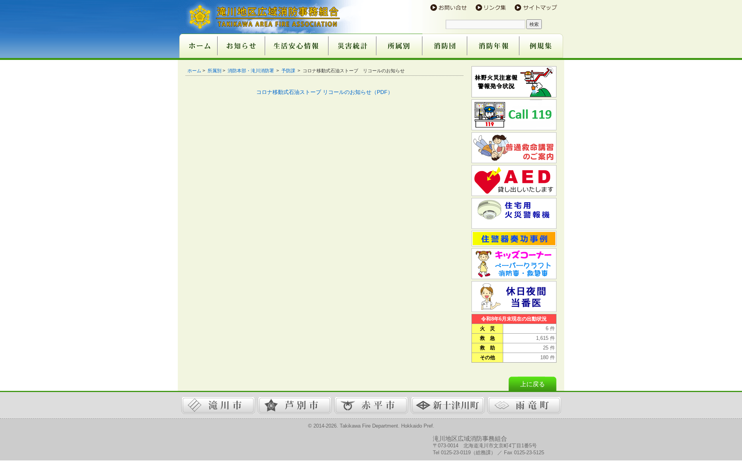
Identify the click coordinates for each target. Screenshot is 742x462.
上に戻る (532, 384)
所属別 (214, 70)
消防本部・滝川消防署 (251, 70)
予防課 (288, 70)
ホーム (194, 70)
